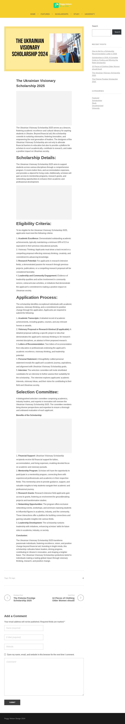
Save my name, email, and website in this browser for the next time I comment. (40, 655)
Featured (95, 98)
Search (95, 26)
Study (94, 103)
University (96, 108)
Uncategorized (97, 106)
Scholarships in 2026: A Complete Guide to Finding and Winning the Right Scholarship (105, 60)
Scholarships (97, 100)
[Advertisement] (44, 108)
